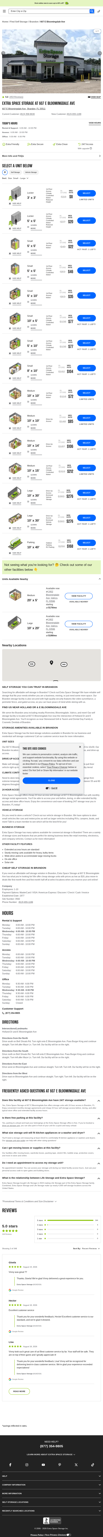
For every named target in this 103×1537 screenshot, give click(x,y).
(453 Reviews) (16, 97)
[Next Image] (100, 53)
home (5, 22)
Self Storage (15, 172)
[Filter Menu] (5, 172)
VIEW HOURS (95, 123)
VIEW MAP (96, 97)
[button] (51, 579)
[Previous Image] (3, 53)
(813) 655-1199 (74, 114)
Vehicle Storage (31, 172)
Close (51, 780)
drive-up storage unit (11, 1125)
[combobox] (52, 11)
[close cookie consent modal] (80, 747)
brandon (34, 22)
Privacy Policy (37, 1535)
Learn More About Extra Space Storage (49, 1454)
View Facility (78, 596)
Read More (19, 1391)
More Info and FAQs (13, 156)
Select (87, 193)
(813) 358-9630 (27, 114)
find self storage (19, 22)
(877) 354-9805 (12, 1013)
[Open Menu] (4, 11)
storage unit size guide (15, 1140)
